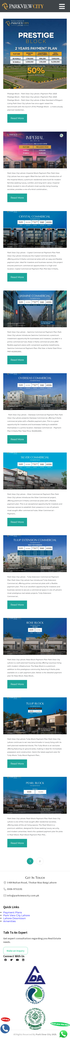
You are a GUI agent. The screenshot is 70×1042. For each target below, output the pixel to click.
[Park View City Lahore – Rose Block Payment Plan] (35, 636)
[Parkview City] (23, 6)
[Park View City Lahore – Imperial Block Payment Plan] (35, 150)
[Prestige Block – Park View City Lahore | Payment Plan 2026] (35, 54)
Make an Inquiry (15, 950)
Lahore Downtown (14, 918)
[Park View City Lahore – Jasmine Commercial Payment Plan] (35, 309)
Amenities (9, 921)
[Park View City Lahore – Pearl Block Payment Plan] (35, 795)
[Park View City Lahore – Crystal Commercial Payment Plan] (35, 229)
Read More (17, 118)
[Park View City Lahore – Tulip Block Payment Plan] (35, 715)
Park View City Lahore (16, 915)
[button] (62, 6)
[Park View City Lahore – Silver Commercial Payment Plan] (35, 471)
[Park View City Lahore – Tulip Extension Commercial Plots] (35, 553)
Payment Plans (12, 912)
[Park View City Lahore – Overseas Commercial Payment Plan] (35, 391)
